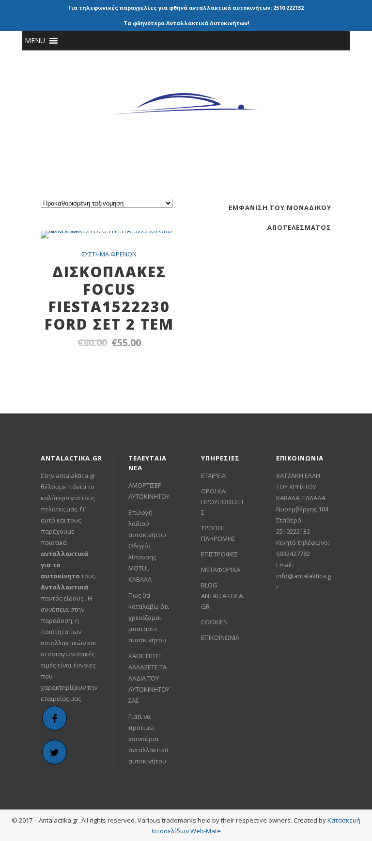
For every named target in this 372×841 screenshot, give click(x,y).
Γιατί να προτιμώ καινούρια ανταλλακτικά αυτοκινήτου (148, 738)
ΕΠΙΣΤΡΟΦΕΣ (219, 554)
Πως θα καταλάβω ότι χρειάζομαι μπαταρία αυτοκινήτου (148, 617)
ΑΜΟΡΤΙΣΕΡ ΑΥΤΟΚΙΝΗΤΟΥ (149, 491)
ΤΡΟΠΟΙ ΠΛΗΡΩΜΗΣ (218, 533)
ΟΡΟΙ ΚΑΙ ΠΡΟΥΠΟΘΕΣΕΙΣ (222, 502)
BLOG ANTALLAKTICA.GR (222, 596)
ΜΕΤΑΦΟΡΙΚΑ (220, 569)
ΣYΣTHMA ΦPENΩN (109, 254)
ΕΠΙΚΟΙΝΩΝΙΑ (220, 637)
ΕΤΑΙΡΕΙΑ (213, 475)
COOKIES (214, 622)
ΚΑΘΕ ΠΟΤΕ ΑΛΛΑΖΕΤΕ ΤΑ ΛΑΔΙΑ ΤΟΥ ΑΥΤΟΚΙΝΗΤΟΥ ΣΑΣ (149, 678)
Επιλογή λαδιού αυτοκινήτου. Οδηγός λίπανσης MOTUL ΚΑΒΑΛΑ (148, 546)
